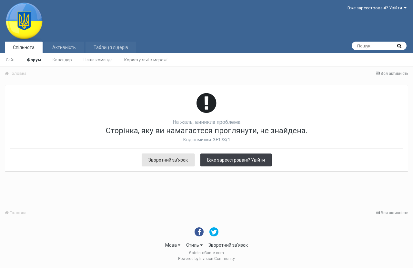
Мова (171, 245)
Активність (64, 47)
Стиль (193, 245)
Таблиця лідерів (111, 47)
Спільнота (24, 47)
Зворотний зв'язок (168, 160)
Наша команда (98, 59)
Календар (62, 59)
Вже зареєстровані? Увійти (376, 7)
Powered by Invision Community (206, 258)
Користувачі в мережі (145, 59)
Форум (34, 59)
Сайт (10, 59)
